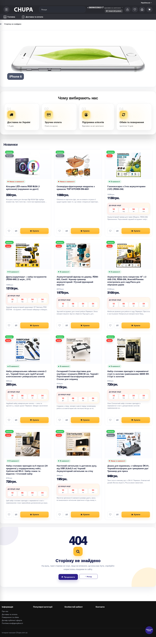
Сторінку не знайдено (12, 24)
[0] (149, 9)
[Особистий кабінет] (127, 9)
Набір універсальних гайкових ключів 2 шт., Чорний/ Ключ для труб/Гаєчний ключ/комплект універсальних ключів (26, 374)
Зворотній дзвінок (114, 11)
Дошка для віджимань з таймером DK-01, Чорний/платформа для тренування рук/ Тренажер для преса (128, 468)
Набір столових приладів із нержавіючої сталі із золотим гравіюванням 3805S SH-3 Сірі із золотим (128, 374)
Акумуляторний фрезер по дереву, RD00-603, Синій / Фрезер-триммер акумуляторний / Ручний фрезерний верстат (77, 280)
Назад (89, 576)
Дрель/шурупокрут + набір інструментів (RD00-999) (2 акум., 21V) (26, 278)
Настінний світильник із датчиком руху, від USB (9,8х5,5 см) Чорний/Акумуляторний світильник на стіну (77, 468)
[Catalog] (6, 9)
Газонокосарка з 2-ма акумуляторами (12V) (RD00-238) (126, 187)
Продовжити (69, 577)
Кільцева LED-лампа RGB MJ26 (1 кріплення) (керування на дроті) (23, 187)
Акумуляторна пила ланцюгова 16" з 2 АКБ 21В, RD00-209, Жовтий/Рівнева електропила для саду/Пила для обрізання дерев (126, 280)
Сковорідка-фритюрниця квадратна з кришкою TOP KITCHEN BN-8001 (76, 187)
